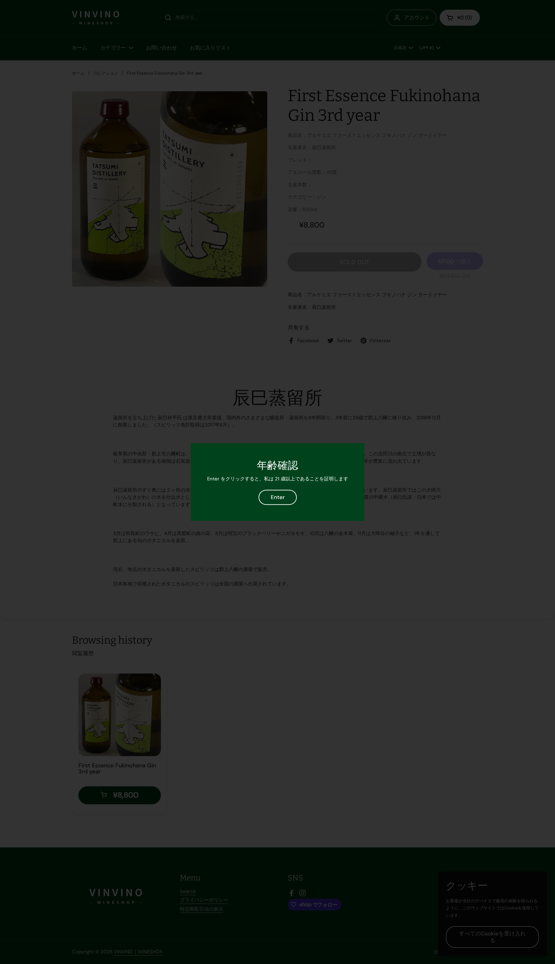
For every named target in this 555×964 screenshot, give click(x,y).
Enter (278, 497)
